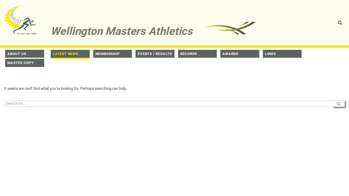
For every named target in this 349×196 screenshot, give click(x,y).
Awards (230, 54)
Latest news (65, 54)
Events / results (155, 54)
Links (270, 54)
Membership (107, 54)
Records (188, 54)
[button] (46, 53)
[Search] (340, 22)
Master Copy (20, 63)
